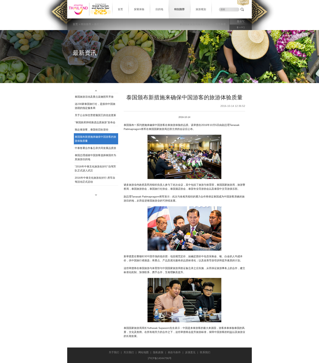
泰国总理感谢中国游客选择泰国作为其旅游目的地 (95, 157)
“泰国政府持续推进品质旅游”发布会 (95, 122)
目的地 (159, 9)
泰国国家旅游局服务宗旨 (194, 24)
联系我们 (205, 352)
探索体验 (139, 9)
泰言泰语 (220, 24)
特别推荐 (179, 9)
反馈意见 (190, 352)
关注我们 (129, 352)
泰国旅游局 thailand (89, 9)
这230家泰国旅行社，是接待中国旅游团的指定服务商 (95, 105)
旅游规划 (201, 9)
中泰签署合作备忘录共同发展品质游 (95, 148)
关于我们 (114, 352)
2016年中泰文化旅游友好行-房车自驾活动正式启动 (95, 179)
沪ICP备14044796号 (159, 358)
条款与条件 (174, 352)
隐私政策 (158, 352)
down (96, 195)
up (96, 91)
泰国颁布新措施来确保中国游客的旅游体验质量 (95, 138)
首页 (120, 9)
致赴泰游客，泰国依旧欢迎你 (91, 129)
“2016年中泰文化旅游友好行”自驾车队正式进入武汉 (95, 168)
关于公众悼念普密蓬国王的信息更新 (95, 115)
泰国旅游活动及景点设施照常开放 (94, 96)
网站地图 (143, 352)
